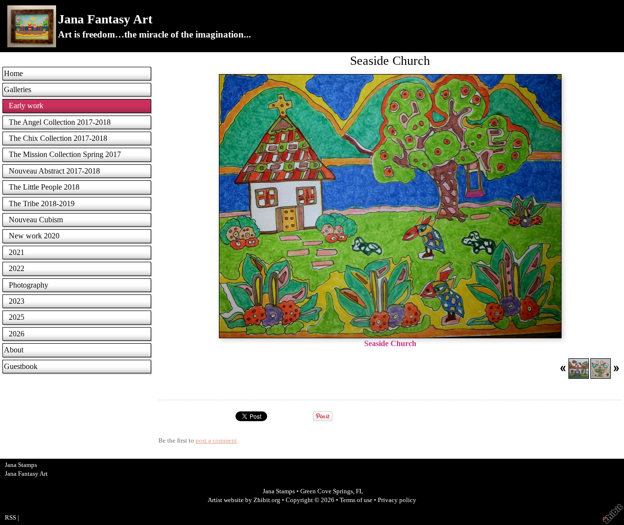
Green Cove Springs (326, 491)
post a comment (216, 440)
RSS (10, 517)
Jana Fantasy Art (105, 19)
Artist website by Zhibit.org (244, 500)
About (13, 350)
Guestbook (21, 366)
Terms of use (356, 500)
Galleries (17, 89)
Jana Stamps (279, 491)
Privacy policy (397, 500)
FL (359, 491)
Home (13, 73)
